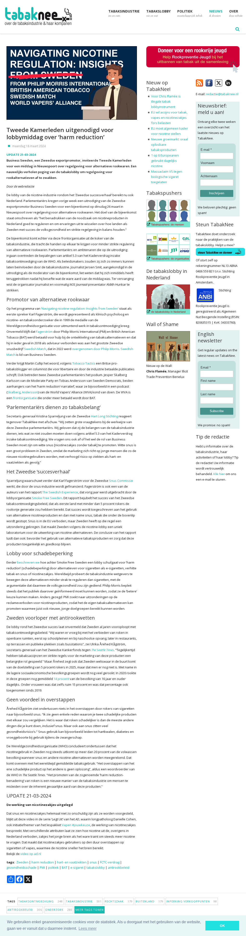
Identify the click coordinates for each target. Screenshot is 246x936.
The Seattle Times (102, 650)
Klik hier (219, 474)
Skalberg (13, 392)
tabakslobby (95, 867)
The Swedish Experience (60, 492)
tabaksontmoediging (40, 901)
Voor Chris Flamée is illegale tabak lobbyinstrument (166, 101)
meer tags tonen (89, 909)
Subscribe (217, 411)
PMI (42, 867)
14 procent (61, 679)
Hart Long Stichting (104, 416)
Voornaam (208, 163)
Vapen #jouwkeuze (76, 825)
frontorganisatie (25, 398)
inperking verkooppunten (191, 901)
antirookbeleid (118, 867)
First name (208, 381)
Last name (208, 394)
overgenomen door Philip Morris (95, 349)
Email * (206, 367)
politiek (53, 867)
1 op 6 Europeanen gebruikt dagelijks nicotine (165, 160)
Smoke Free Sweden (47, 498)
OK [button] (222, 926)
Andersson (30, 392)
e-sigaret (76, 867)
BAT (64, 867)
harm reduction (42, 862)
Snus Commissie (121, 480)
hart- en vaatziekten (71, 862)
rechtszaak (119, 901)
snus (93, 862)
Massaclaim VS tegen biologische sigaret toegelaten (166, 176)
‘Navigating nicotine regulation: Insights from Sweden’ (79, 308)
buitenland (149, 901)
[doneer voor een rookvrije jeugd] (193, 72)
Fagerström (44, 331)
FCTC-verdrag (109, 862)
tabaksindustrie (84, 901)
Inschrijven (216, 193)
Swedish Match (35, 349)
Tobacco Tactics (83, 363)
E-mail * (206, 149)
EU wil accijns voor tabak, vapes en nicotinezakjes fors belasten (169, 117)
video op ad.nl (30, 854)
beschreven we (28, 562)
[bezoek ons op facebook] (235, 82)
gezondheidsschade (21, 867)
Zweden (22, 862)
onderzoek (58, 909)
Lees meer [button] (88, 928)
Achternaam (209, 176)
